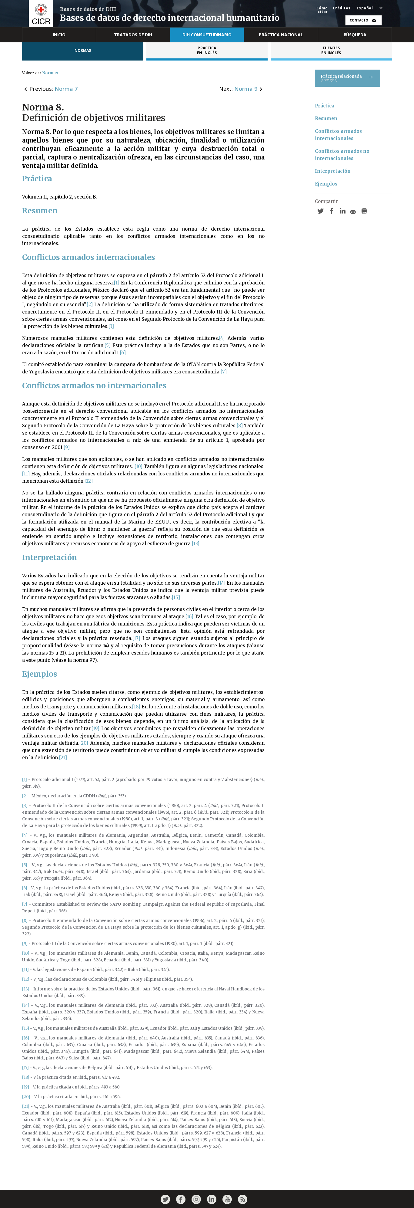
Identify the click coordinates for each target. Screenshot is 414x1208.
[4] (222, 338)
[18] (136, 707)
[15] (176, 597)
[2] (90, 304)
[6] (123, 353)
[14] (221, 583)
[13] (195, 544)
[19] (95, 728)
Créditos (342, 8)
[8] (240, 425)
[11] (26, 474)
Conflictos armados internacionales (339, 134)
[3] (111, 326)
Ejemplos (326, 184)
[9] (67, 447)
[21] (63, 757)
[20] (83, 743)
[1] (116, 283)
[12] (89, 481)
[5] (108, 345)
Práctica (324, 106)
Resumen (326, 118)
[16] (189, 616)
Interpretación (333, 171)
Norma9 (245, 88)
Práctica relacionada (341, 78)
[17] (136, 638)
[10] (138, 466)
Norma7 (66, 88)
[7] (224, 372)
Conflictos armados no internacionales (343, 154)
